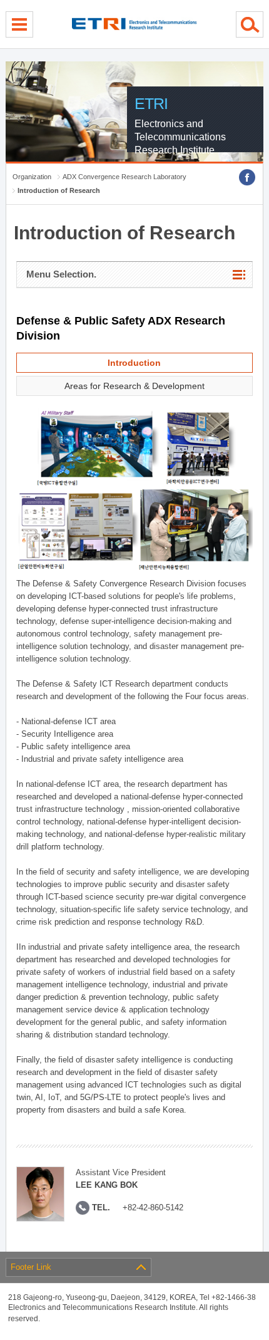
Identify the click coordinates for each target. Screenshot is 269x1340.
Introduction (134, 363)
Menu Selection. (61, 274)
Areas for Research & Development (134, 386)
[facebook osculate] (247, 177)
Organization (32, 176)
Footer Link (31, 1267)
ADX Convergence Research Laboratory (124, 176)
